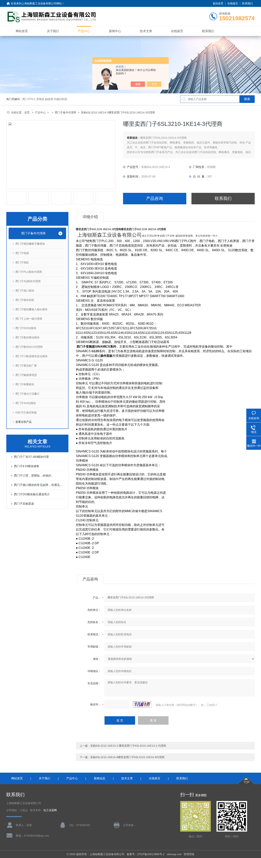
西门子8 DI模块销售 (26, 466)
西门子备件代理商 (65, 112)
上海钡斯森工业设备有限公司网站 (42, 3)
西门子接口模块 (24, 290)
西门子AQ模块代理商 (28, 281)
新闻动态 (99, 778)
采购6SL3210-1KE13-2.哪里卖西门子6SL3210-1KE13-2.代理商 (128, 745)
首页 (27, 112)
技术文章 (146, 31)
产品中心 (84, 31)
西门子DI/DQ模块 (25, 328)
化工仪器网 (50, 810)
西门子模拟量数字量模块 (30, 243)
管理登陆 (189, 854)
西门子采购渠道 (24, 503)
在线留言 (232, 3)
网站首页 (22, 31)
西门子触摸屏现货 (26, 374)
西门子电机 (22, 262)
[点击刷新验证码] (142, 704)
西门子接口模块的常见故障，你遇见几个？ (39, 484)
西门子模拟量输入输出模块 (31, 309)
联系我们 (247, 3)
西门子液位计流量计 (27, 393)
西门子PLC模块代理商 (28, 271)
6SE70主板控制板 (26, 412)
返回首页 (218, 3)
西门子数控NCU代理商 (29, 346)
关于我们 (53, 31)
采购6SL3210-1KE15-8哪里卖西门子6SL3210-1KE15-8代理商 (127, 757)
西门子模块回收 (24, 299)
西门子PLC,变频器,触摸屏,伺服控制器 (44, 99)
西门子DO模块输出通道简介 (32, 494)
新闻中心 (115, 31)
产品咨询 (154, 198)
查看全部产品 (23, 421)
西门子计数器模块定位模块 (31, 356)
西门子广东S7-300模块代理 (31, 456)
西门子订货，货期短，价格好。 (34, 475)
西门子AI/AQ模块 (25, 403)
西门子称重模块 (24, 384)
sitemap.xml (174, 854)
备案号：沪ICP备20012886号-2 (146, 854)
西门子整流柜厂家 (26, 365)
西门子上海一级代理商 (28, 318)
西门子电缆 (22, 253)
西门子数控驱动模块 (27, 337)
